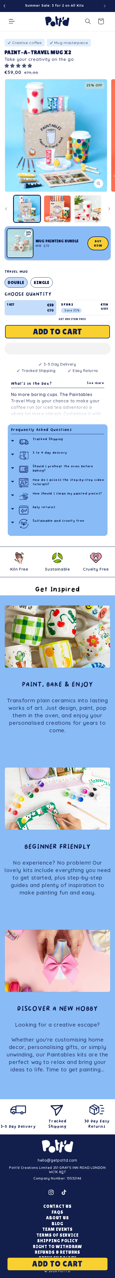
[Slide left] (6, 209)
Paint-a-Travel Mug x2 (38, 52)
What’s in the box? (57, 383)
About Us (57, 1217)
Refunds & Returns (57, 1252)
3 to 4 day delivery (50, 453)
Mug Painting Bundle (57, 241)
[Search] (88, 21)
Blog (57, 1223)
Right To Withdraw (57, 1246)
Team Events (57, 1229)
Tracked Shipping (48, 439)
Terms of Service (57, 1235)
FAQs (57, 1212)
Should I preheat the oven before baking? (63, 469)
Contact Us (57, 1206)
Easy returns (44, 507)
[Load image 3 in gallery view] (88, 209)
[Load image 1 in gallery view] (27, 209)
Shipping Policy (57, 1240)
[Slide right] (109, 209)
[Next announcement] (105, 6)
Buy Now (98, 243)
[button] (19, 65)
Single (41, 282)
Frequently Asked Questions (41, 430)
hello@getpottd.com (57, 1160)
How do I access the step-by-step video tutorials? (68, 482)
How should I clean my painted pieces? (67, 494)
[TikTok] (64, 1192)
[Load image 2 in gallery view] (57, 209)
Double (16, 282)
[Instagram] (51, 1192)
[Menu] (11, 21)
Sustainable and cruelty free (59, 521)
